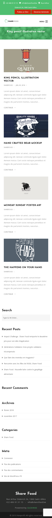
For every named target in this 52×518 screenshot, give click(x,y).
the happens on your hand (23, 267)
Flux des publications (12, 464)
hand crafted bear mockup (23, 143)
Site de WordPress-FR (13, 476)
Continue (8, 107)
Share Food (8, 437)
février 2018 (9, 410)
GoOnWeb (32, 507)
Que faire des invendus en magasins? (19, 357)
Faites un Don (22, 12)
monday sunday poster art (22, 205)
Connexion (8, 458)
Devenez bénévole (41, 12)
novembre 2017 (10, 416)
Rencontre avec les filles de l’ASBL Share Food (23, 363)
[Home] (12, 21)
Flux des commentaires (13, 470)
